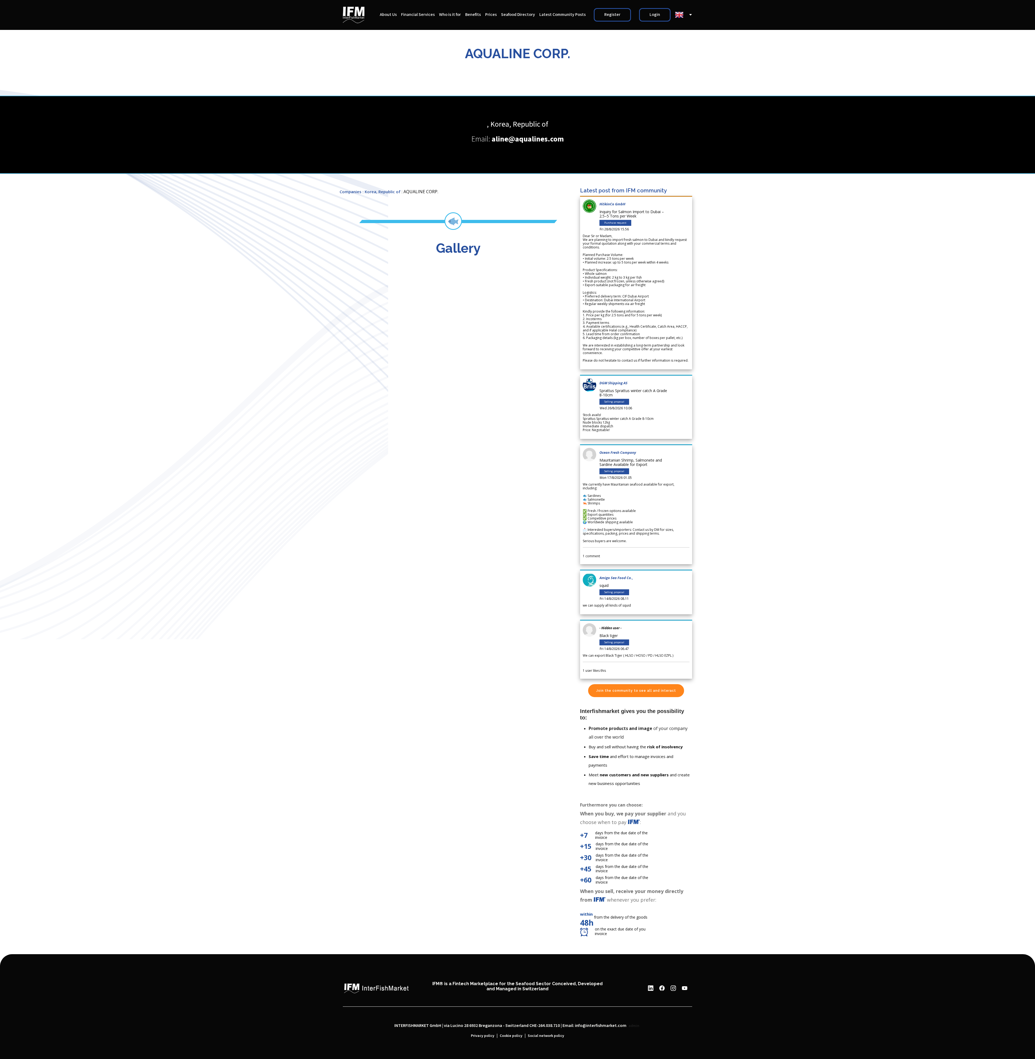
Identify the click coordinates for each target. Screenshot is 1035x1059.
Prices (491, 15)
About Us (388, 15)
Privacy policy (482, 1035)
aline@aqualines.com (528, 139)
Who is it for (450, 15)
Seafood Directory (518, 15)
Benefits (473, 15)
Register (612, 15)
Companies (350, 191)
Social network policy (546, 1035)
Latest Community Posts (562, 15)
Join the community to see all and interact (636, 691)
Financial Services (418, 15)
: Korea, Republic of (382, 191)
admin (634, 1025)
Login (655, 15)
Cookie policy (511, 1035)
